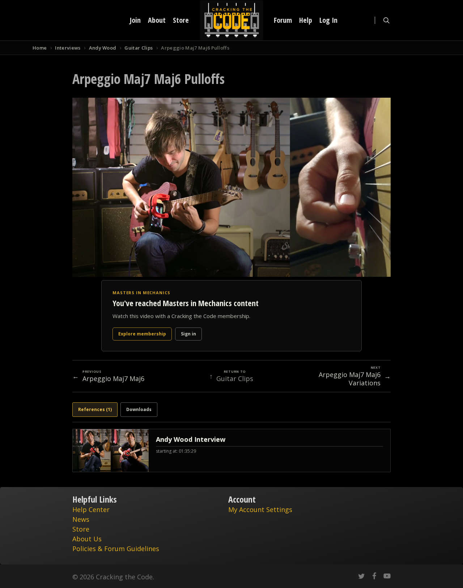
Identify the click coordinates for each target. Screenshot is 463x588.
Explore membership (142, 334)
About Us (87, 538)
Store (80, 529)
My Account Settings (260, 509)
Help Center (91, 509)
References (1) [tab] (95, 409)
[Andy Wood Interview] (231, 450)
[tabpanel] (231, 450)
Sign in (188, 334)
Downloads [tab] (139, 409)
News (80, 519)
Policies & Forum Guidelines (115, 548)
